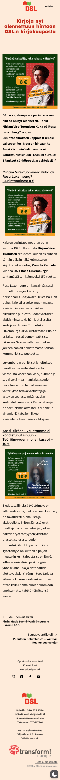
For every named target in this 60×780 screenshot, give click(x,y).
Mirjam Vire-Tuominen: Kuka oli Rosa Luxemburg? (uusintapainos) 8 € (28, 176)
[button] (54, 774)
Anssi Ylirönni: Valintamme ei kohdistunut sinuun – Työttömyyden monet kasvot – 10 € (27, 437)
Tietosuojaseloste (46, 762)
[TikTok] (30, 684)
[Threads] (46, 684)
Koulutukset (30, 665)
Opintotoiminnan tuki (30, 661)
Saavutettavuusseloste (30, 718)
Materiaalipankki (30, 669)
